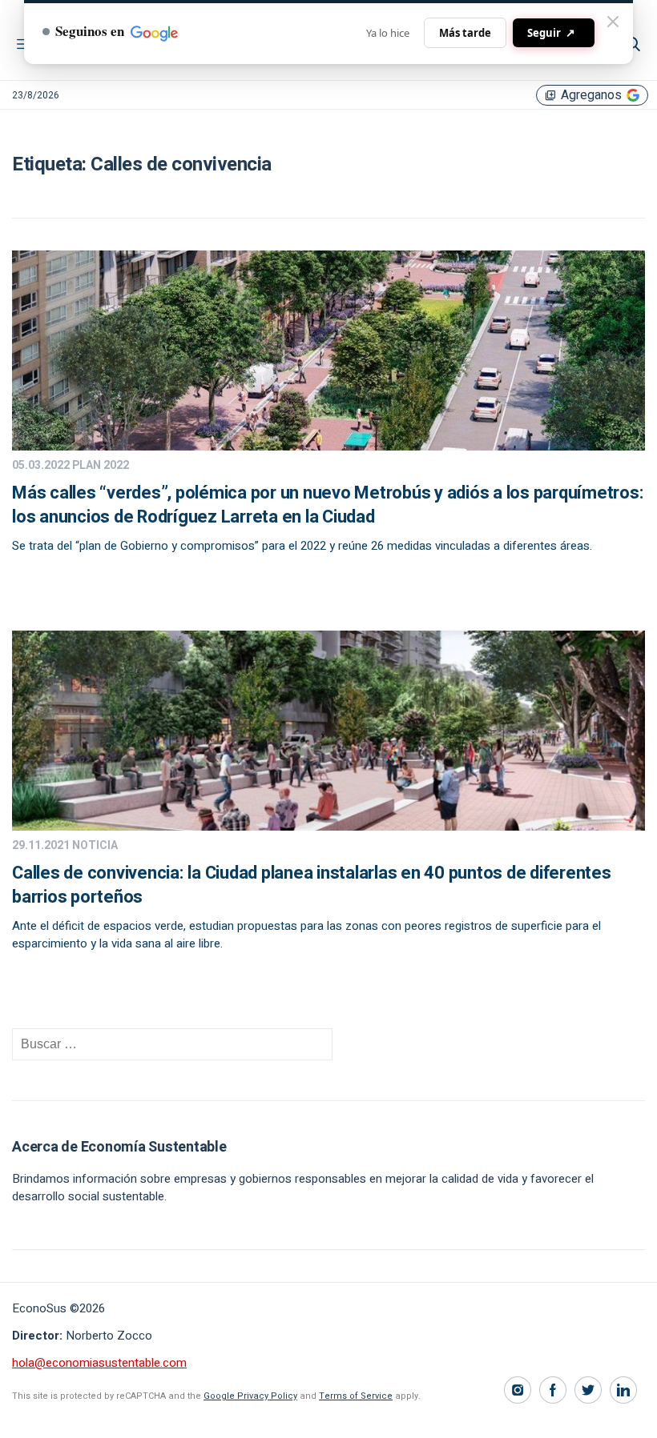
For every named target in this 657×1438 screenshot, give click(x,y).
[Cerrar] (613, 21)
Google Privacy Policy (250, 1396)
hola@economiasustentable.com (99, 1363)
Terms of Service (356, 1396)
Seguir (551, 32)
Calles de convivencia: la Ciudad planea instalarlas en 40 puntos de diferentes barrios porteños (311, 885)
